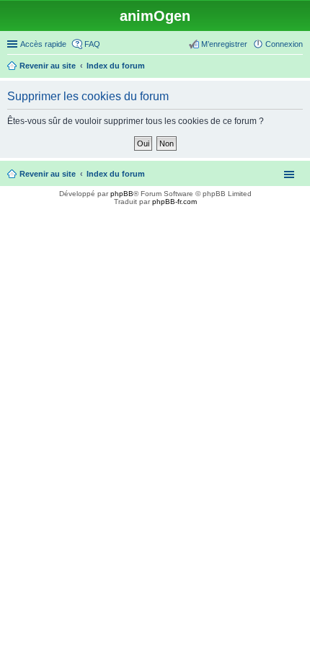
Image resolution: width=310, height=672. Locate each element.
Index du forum (116, 173)
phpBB (121, 194)
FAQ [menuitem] (92, 44)
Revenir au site (47, 173)
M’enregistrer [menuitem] (224, 44)
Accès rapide (43, 44)
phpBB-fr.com (174, 201)
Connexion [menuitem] (284, 44)
